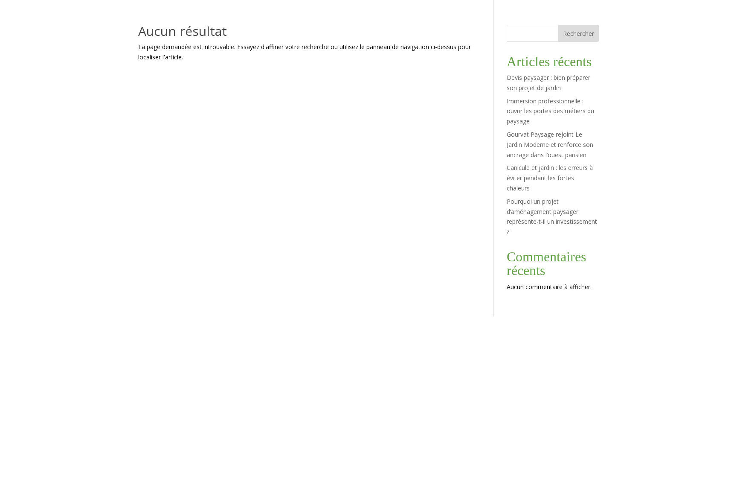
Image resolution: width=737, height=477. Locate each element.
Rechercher (578, 33)
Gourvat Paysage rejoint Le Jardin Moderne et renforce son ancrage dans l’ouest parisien (550, 144)
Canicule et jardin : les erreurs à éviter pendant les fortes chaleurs (550, 178)
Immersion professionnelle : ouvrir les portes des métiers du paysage (550, 111)
